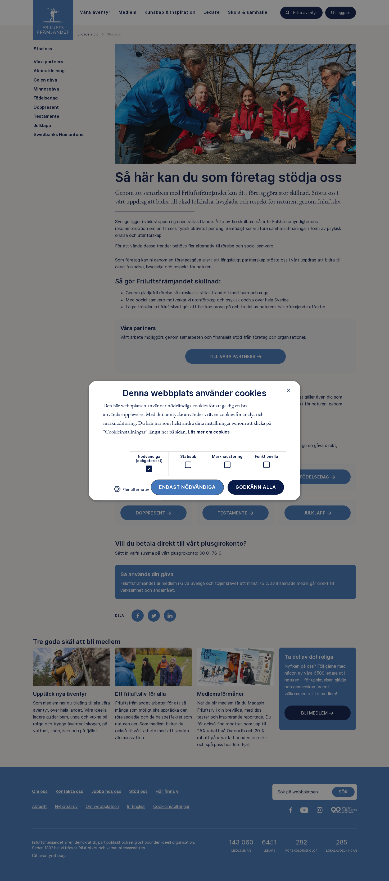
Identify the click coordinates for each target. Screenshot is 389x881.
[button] (131, 491)
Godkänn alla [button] (256, 487)
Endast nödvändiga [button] (187, 487)
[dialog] (194, 440)
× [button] (288, 390)
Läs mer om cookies (209, 432)
